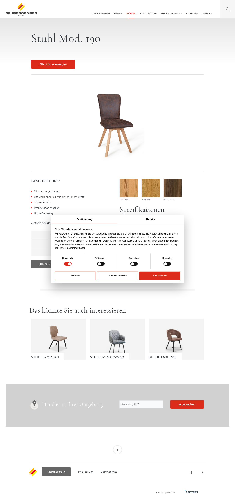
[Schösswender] (21, 9)
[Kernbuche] (128, 188)
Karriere (192, 13)
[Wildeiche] (150, 188)
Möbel (131, 13)
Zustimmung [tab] (84, 219)
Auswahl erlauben (117, 275)
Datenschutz (108, 471)
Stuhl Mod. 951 (176, 339)
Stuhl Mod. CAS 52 (117, 339)
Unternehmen (100, 13)
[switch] (101, 264)
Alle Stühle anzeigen (53, 64)
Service (207, 13)
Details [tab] (150, 219)
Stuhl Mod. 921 (58, 339)
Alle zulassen (160, 275)
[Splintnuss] (172, 188)
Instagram (201, 472)
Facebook (191, 472)
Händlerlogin (56, 471)
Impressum (85, 471)
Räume (118, 13)
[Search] (227, 9)
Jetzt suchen (187, 404)
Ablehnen (75, 275)
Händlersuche (171, 13)
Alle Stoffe (46, 264)
